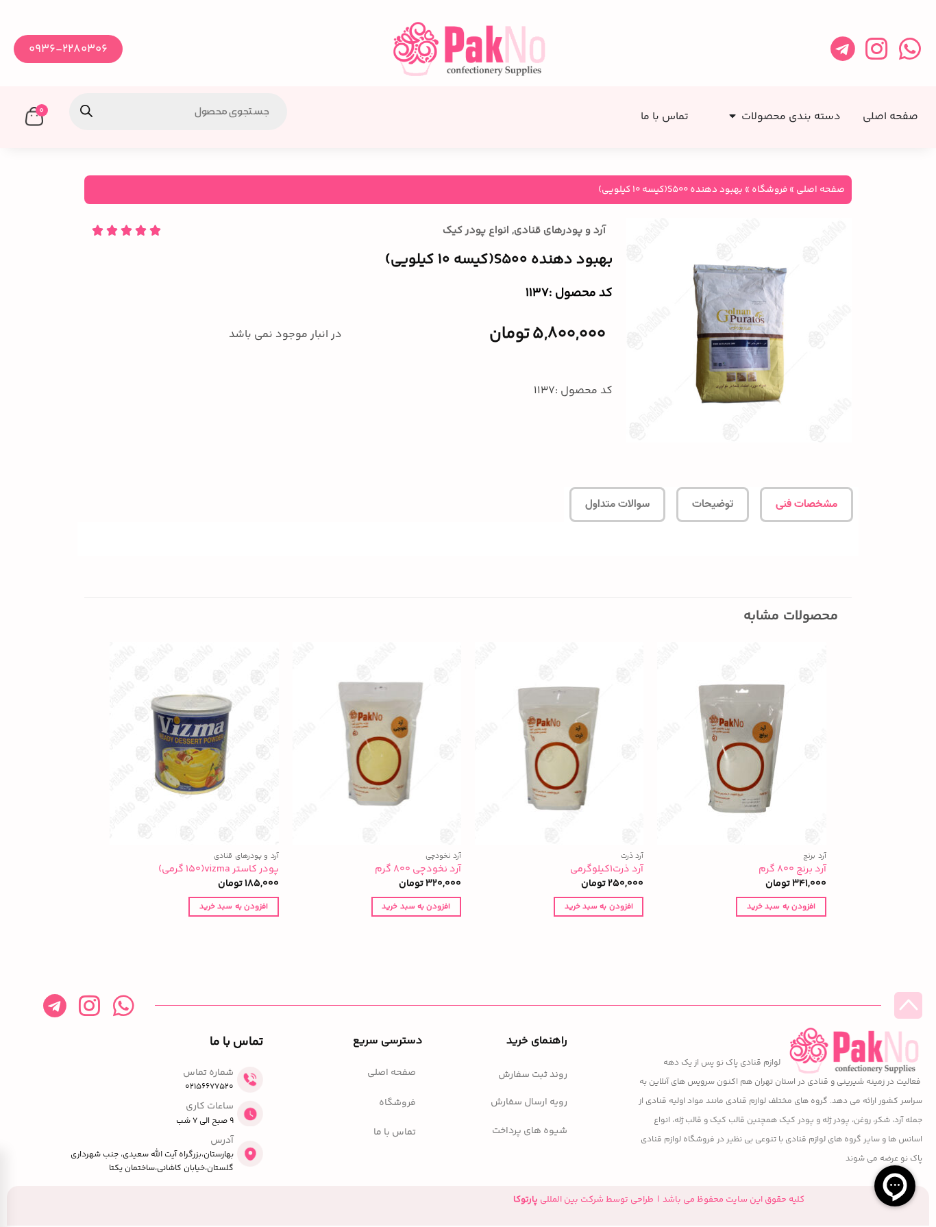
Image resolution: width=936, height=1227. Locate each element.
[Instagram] (876, 49)
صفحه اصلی (820, 189)
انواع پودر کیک (476, 230)
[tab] (806, 505)
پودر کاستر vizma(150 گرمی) (218, 869)
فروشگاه (769, 189)
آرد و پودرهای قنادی (560, 230)
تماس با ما (394, 1133)
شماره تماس (208, 1072)
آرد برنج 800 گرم (792, 869)
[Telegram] (842, 49)
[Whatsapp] (909, 49)
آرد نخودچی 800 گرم (418, 869)
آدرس (222, 1140)
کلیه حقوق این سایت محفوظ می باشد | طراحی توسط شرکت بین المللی (658, 1199)
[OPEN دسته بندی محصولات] (730, 112)
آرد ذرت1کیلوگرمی (606, 869)
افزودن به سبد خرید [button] (781, 906)
